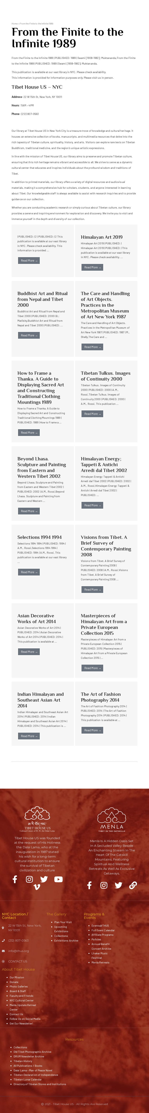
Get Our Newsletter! (21, 1023)
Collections (61, 935)
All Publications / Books (28, 1065)
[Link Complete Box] (43, 251)
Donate (14, 982)
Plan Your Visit (63, 922)
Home (15, 23)
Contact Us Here (22, 122)
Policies (96, 939)
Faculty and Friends (21, 995)
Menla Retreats (100, 962)
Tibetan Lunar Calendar (28, 1079)
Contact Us (16, 1014)
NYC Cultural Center (22, 1000)
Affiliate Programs (102, 934)
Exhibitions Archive (66, 940)
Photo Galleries (19, 986)
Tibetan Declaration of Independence (36, 1074)
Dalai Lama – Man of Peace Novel (33, 1070)
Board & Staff (18, 991)
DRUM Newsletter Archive (29, 1056)
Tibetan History (23, 1061)
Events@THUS (100, 925)
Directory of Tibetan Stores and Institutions (40, 1084)
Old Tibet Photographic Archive (32, 1051)
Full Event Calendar (103, 930)
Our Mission (17, 977)
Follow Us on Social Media (25, 1018)
